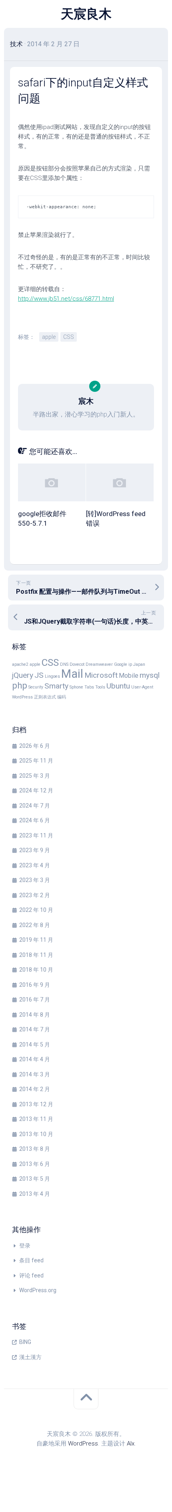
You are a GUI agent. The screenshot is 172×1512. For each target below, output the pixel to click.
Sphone (76, 687)
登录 (24, 1245)
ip (130, 664)
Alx (130, 1443)
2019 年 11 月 (36, 940)
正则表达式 (45, 697)
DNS (64, 664)
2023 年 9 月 (34, 850)
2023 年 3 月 (34, 880)
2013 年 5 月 (34, 1179)
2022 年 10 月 (36, 910)
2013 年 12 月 (36, 1104)
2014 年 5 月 (34, 1044)
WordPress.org (37, 1290)
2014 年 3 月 (34, 1074)
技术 (16, 44)
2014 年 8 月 (34, 1014)
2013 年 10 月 (36, 1134)
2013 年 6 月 (34, 1164)
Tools (100, 687)
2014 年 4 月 (34, 1059)
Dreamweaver (99, 664)
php (19, 685)
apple (49, 337)
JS (39, 675)
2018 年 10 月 (36, 969)
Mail (72, 674)
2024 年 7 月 (34, 805)
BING (25, 1342)
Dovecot (77, 664)
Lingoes (52, 676)
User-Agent (142, 687)
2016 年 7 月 (34, 999)
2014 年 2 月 (34, 1089)
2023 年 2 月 (34, 895)
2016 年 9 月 (34, 985)
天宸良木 (86, 14)
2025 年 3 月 (34, 776)
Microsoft (101, 675)
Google (120, 664)
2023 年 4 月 (34, 865)
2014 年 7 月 (34, 1029)
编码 (61, 697)
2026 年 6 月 (34, 746)
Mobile (128, 675)
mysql (150, 675)
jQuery (22, 675)
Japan (139, 664)
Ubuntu (118, 685)
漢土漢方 (30, 1357)
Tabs (89, 687)
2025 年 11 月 (36, 760)
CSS (68, 337)
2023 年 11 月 (36, 835)
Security (35, 687)
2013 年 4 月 (34, 1194)
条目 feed (31, 1260)
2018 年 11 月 (36, 955)
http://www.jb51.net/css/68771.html (66, 298)
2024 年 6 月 (34, 820)
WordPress (22, 697)
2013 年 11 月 (36, 1119)
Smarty (56, 685)
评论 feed (31, 1275)
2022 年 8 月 (34, 925)
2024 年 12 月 (36, 790)
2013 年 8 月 (34, 1149)
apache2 (20, 664)
